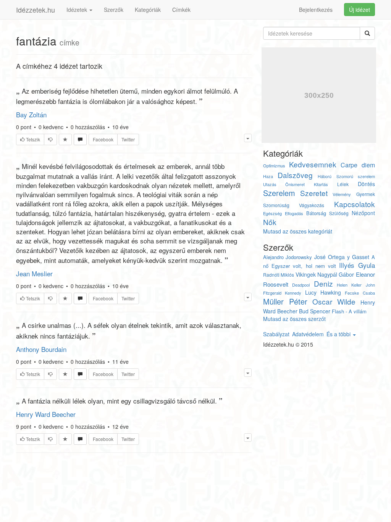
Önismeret (295, 184)
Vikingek (306, 274)
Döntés (366, 184)
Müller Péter (285, 301)
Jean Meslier (34, 273)
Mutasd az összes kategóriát (297, 231)
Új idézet (359, 9)
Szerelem (279, 192)
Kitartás (321, 184)
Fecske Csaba (360, 293)
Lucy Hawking (323, 292)
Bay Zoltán (31, 114)
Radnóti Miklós (278, 274)
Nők (269, 222)
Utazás (269, 184)
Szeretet (314, 193)
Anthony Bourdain (41, 349)
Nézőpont (363, 213)
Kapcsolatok (354, 204)
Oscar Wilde (334, 301)
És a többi (339, 334)
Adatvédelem (308, 334)
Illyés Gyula (357, 265)
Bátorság (316, 213)
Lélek (343, 184)
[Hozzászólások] (80, 139)
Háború (324, 176)
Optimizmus (274, 165)
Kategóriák (148, 9)
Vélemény (342, 194)
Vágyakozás (311, 205)
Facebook (103, 139)
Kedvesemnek (312, 164)
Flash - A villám (349, 311)
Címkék (181, 9)
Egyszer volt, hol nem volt (303, 265)
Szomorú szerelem (355, 176)
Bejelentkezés (316, 9)
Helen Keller (349, 285)
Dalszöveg (295, 175)
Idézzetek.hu (35, 10)
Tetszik (32, 139)
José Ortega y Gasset (341, 257)
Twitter (128, 139)
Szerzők (113, 9)
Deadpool (301, 285)
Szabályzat (276, 334)
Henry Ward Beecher (46, 414)
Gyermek (365, 194)
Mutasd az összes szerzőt (294, 319)
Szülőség (339, 213)
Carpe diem (358, 164)
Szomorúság (276, 205)
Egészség (272, 213)
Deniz (323, 283)
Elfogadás (294, 213)
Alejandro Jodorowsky (287, 257)
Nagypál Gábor (335, 274)
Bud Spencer (314, 311)
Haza (268, 176)
